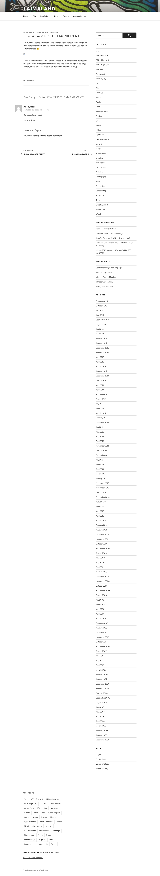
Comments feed (102, 764)
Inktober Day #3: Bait (104, 272)
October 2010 (101, 492)
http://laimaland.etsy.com (33, 857)
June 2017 (100, 315)
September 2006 (103, 698)
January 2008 (101, 628)
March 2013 (101, 413)
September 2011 (102, 455)
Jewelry (99, 125)
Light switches (101, 135)
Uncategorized (102, 205)
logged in (39, 136)
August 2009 (101, 553)
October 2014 (101, 380)
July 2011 (99, 460)
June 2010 (100, 506)
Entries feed (101, 759)
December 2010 (102, 483)
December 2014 (102, 376)
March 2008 (101, 618)
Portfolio (44, 16)
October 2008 (102, 586)
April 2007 (100, 665)
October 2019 (101, 306)
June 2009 (100, 558)
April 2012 (100, 441)
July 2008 (100, 600)
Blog (56, 16)
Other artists (101, 167)
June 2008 (100, 604)
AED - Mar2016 (52, 799)
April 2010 (100, 516)
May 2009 (100, 562)
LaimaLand (39, 8)
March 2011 (101, 474)
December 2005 (102, 740)
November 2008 (103, 581)
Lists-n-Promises (103, 139)
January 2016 (101, 343)
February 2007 (102, 674)
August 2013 (101, 399)
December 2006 (102, 684)
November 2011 (102, 446)
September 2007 (103, 646)
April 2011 (100, 469)
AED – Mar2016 (102, 60)
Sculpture (100, 195)
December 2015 (102, 348)
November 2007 (102, 637)
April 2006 (100, 721)
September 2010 (103, 497)
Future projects (102, 111)
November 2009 (103, 539)
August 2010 (101, 502)
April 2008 (100, 614)
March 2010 (101, 520)
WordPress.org (102, 768)
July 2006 (100, 707)
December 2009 (102, 534)
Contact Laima (79, 16)
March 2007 (101, 670)
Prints (98, 181)
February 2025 (102, 301)
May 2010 (100, 511)
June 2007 (100, 656)
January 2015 (101, 371)
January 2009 (101, 572)
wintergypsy (51, 32)
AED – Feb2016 (102, 55)
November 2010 (102, 488)
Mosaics (99, 158)
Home (25, 16)
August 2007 (101, 651)
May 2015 (100, 357)
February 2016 (102, 338)
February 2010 (102, 525)
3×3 (97, 51)
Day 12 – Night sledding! (113, 233)
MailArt (99, 144)
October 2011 (101, 450)
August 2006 (101, 702)
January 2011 (101, 478)
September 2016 (103, 320)
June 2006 (100, 712)
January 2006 (101, 735)
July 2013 (100, 404)
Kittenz (31, 80)
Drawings (99, 93)
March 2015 (101, 366)
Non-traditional (102, 163)
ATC (97, 83)
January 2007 (101, 679)
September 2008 (103, 590)
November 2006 (103, 688)
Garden (99, 116)
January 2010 (101, 530)
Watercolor (100, 209)
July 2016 (100, 329)
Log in (98, 754)
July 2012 (99, 427)
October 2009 (102, 544)
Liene (98, 243)
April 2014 (100, 390)
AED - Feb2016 (37, 799)
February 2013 (102, 418)
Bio (34, 16)
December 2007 (102, 632)
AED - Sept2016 (30, 804)
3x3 (25, 799)
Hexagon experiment (104, 286)
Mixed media (101, 153)
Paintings (99, 172)
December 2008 (102, 576)
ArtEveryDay (101, 79)
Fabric (98, 102)
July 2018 (100, 310)
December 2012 (102, 422)
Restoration (100, 186)
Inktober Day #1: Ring (104, 282)
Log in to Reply (29, 120)
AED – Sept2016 (102, 65)
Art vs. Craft (101, 74)
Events (65, 16)
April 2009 (100, 567)
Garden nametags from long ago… (109, 268)
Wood (98, 214)
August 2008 (101, 595)
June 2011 (100, 464)
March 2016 (101, 334)
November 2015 (102, 352)
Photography (101, 177)
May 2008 (100, 609)
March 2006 (101, 726)
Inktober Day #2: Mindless (106, 277)
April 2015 (100, 362)
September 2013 (103, 394)
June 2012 (100, 432)
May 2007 (100, 660)
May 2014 (100, 385)
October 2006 (102, 693)
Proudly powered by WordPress (35, 870)
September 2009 (103, 548)
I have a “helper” (109, 229)
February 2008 (102, 623)
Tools (98, 200)
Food (98, 107)
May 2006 (100, 716)
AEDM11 (99, 69)
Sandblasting (101, 191)
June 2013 (100, 408)
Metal (98, 149)
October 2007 (101, 642)
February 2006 (102, 730)
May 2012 (100, 436)
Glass (98, 121)
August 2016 (101, 324)
